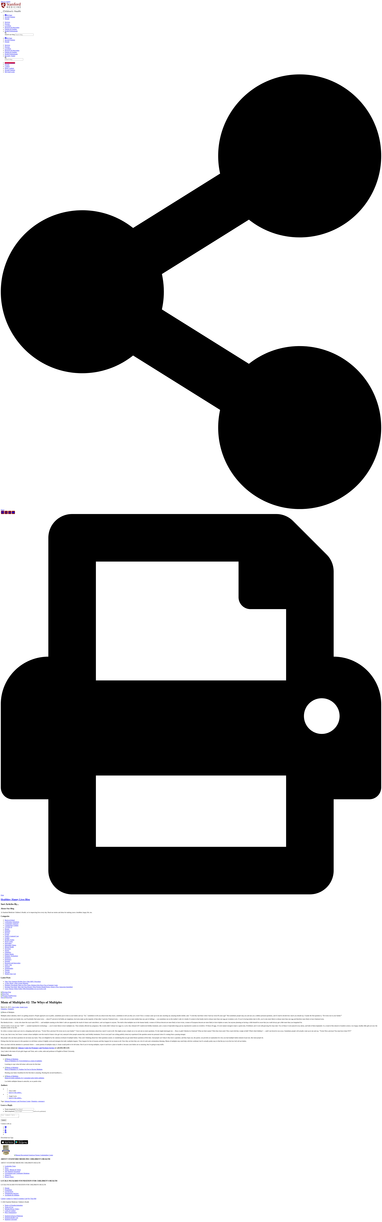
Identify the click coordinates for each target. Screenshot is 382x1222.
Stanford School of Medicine (14, 1216)
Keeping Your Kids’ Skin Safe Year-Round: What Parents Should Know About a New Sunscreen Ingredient (39, 987)
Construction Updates (11, 925)
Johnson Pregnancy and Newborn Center (17, 1101)
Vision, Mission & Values (13, 1170)
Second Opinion (10, 17)
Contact (7, 66)
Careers (3, 1198)
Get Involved (9, 1191)
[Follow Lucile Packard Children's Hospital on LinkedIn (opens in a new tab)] (5, 1130)
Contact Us (9, 1198)
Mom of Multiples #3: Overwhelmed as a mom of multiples (23, 1061)
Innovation (8, 943)
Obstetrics (8, 952)
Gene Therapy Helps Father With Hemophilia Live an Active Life (25, 989)
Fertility (7, 938)
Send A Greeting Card (20, 1198)
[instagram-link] (5, 1129)
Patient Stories (9, 954)
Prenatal (7, 961)
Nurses (7, 950)
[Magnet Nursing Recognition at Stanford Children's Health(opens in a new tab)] (32, 1155)
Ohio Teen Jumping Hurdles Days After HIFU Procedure (23, 981)
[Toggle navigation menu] (1, 12)
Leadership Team (10, 1166)
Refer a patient (9, 68)
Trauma (7, 970)
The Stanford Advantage (12, 1171)
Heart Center (9, 941)
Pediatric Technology (11, 956)
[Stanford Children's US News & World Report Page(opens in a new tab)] (6, 1155)
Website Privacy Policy (12, 1209)
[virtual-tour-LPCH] (6, 1127)
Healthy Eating (9, 940)
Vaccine (7, 972)
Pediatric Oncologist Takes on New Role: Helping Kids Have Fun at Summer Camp (31, 985)
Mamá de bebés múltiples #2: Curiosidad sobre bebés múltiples (24, 1078)
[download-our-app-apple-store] (8, 1143)
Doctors (7, 932)
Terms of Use (9, 1207)
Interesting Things (10, 945)
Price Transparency (11, 1212)
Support (7, 966)
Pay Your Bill (32, 1198)
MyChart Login (10, 72)
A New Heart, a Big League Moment (16, 983)
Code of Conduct (10, 1211)
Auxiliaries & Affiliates (12, 1195)
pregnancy (41, 1101)
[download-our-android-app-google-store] (21, 1143)
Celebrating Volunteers (12, 922)
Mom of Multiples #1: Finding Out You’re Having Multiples (23, 1069)
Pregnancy (8, 959)
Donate (7, 19)
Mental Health (9, 947)
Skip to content (5, 1)
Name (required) (10, 1109)
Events (7, 934)
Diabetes (7, 931)
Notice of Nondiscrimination (14, 1205)
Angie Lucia (24, 1007)
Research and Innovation (12, 963)
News (6, 1168)
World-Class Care (10, 974)
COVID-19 (8, 927)
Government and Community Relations (17, 1173)
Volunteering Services (12, 1193)
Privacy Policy (9, 1177)
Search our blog (10, 34)
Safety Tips (8, 965)
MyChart (9, 15)
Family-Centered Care (12, 936)
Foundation (8, 1190)
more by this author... (15, 1092)
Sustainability (9, 968)
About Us (8, 1175)
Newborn (8, 949)
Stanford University (11, 1219)
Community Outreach (11, 924)
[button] (191, 509)
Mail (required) (9, 1111)
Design (7, 929)
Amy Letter (15, 1007)
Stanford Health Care (11, 1218)
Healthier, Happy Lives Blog (15, 899)
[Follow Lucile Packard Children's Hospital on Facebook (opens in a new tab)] (5, 1132)
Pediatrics (8, 958)
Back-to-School (10, 920)
